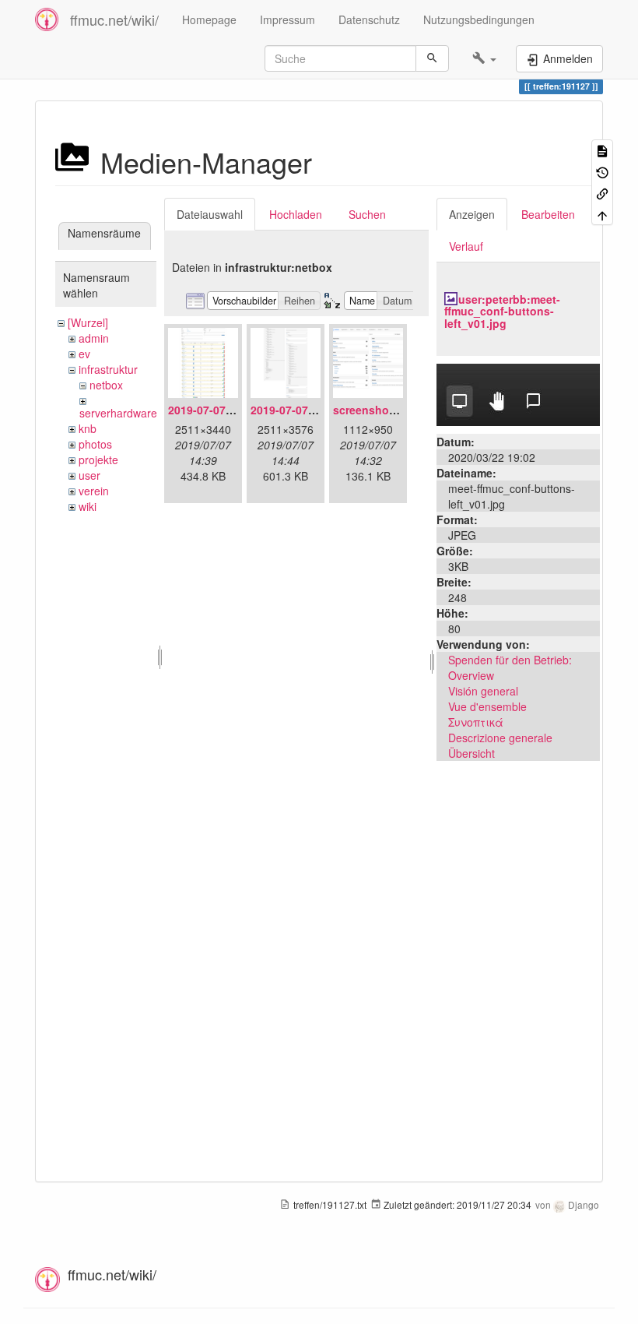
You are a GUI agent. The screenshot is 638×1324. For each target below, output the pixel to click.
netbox (106, 385)
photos (95, 444)
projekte (98, 459)
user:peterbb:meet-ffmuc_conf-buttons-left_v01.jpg (502, 311)
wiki (87, 506)
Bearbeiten (548, 214)
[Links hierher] (602, 192)
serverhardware (118, 413)
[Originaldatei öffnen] (518, 393)
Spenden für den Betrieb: (510, 659)
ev (84, 353)
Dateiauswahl (210, 214)
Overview (471, 675)
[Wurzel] (88, 322)
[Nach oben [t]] (602, 214)
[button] (484, 58)
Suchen (367, 214)
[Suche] (432, 58)
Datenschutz (369, 19)
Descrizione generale (500, 737)
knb (87, 428)
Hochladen (295, 214)
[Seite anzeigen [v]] (602, 150)
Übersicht (471, 753)
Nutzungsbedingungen (479, 19)
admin (94, 338)
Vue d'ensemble (487, 706)
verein (94, 490)
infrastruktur (108, 369)
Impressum (287, 19)
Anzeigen (472, 214)
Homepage (209, 19)
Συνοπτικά (475, 722)
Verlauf (466, 246)
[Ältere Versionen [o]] (602, 171)
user (89, 475)
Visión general (483, 691)
